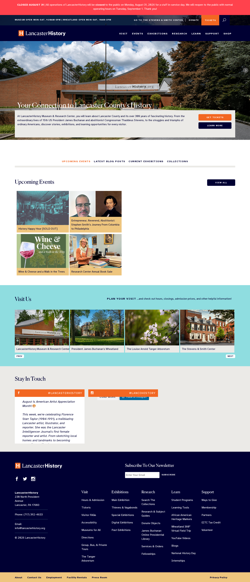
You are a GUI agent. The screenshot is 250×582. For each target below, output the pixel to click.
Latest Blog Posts (109, 161)
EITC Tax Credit (211, 522)
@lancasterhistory (65, 393)
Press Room (99, 577)
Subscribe (169, 475)
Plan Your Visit (121, 298)
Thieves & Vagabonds (124, 507)
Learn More (215, 125)
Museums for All (91, 530)
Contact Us (34, 577)
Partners (207, 515)
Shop (227, 33)
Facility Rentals (77, 577)
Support (212, 33)
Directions (87, 537)
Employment (54, 577)
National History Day (183, 553)
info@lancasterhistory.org (30, 528)
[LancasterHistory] (42, 33)
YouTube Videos (180, 538)
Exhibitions (157, 33)
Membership (209, 507)
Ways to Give (209, 500)
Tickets (210, 20)
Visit (123, 33)
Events (137, 33)
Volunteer (207, 530)
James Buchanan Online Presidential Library (152, 535)
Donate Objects (150, 523)
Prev (4, 70)
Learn (196, 33)
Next (245, 70)
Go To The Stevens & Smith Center (158, 20)
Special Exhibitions (123, 515)
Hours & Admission (92, 500)
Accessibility (89, 522)
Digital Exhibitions (122, 522)
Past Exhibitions (121, 530)
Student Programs (182, 500)
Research (179, 33)
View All (221, 182)
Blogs (174, 545)
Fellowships (148, 554)
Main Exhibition (120, 500)
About (18, 577)
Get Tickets (214, 117)
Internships (178, 560)
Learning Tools (180, 507)
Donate (194, 20)
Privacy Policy (218, 577)
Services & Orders (152, 546)
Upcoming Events (76, 161)
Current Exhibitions (146, 161)
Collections (177, 161)
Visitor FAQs (88, 515)
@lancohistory (142, 393)
